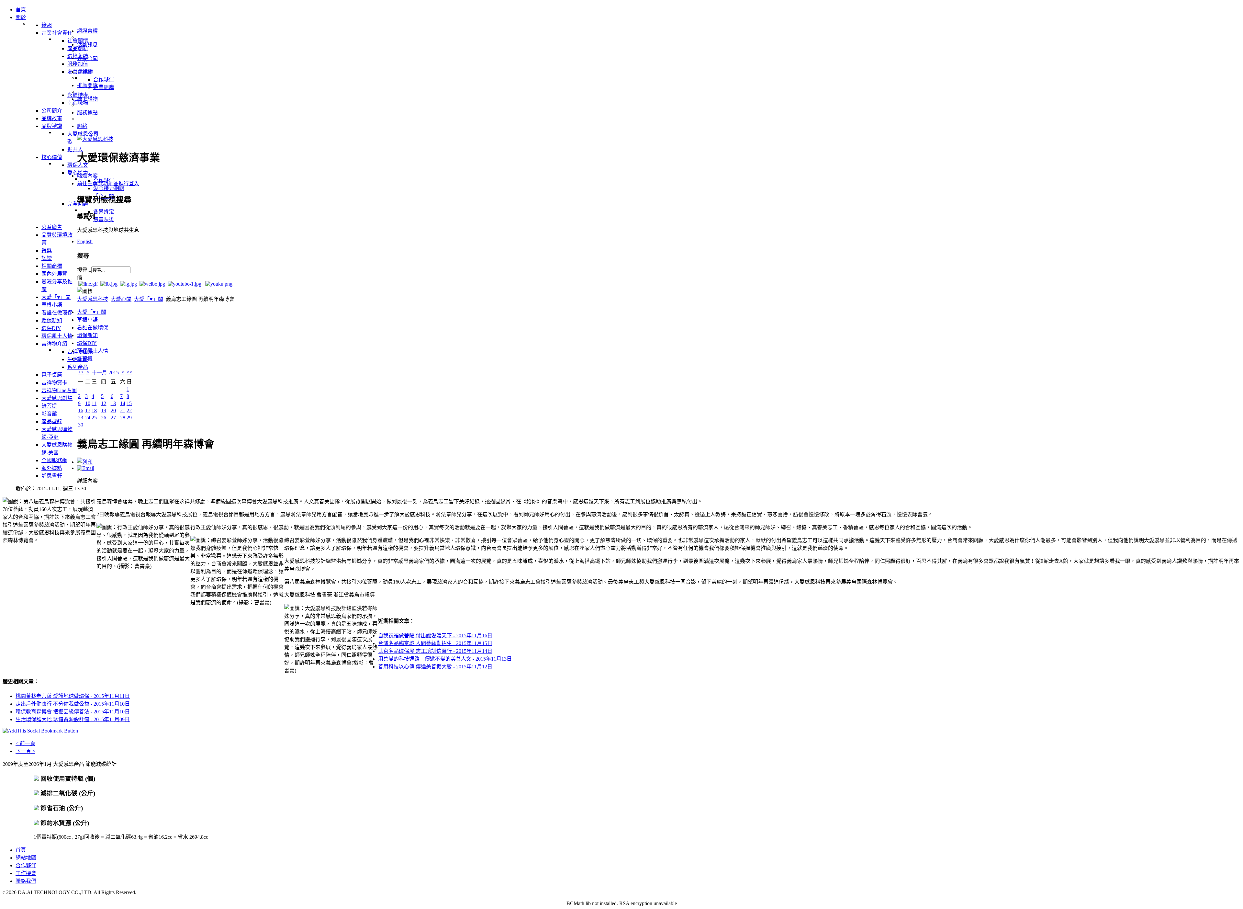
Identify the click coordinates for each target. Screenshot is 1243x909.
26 (103, 417)
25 (94, 417)
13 (113, 403)
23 (80, 417)
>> (129, 372)
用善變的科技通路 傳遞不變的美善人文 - (445, 659)
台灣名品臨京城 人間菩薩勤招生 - (435, 643)
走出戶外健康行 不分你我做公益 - (73, 704)
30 (80, 424)
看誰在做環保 (92, 327)
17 (87, 410)
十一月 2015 (105, 372)
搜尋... (84, 270)
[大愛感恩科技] (95, 139)
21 (122, 410)
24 (87, 417)
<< (81, 372)
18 (94, 410)
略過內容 (87, 175)
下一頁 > (25, 751)
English (85, 241)
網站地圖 (26, 857)
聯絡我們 (26, 881)
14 (122, 403)
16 (80, 410)
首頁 (21, 850)
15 (129, 403)
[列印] (85, 462)
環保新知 (87, 335)
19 (103, 410)
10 (87, 403)
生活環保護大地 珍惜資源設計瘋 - (73, 719)
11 (94, 403)
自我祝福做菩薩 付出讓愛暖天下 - (435, 635)
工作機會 (26, 873)
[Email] (85, 468)
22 (129, 410)
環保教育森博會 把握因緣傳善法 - (73, 711)
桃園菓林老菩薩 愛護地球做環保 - (73, 696)
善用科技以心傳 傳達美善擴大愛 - (435, 666)
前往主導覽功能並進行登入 (108, 183)
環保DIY (87, 343)
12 (103, 403)
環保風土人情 (92, 351)
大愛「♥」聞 (148, 299)
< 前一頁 (25, 743)
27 (113, 417)
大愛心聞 (121, 299)
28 (122, 417)
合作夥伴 (26, 865)
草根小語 (87, 320)
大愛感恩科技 (92, 299)
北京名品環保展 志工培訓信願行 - (435, 651)
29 (129, 417)
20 (113, 410)
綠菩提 (85, 358)
